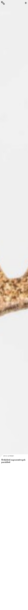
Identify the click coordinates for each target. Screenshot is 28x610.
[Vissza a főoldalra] (3, 3)
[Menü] (26, 3)
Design (11, 455)
